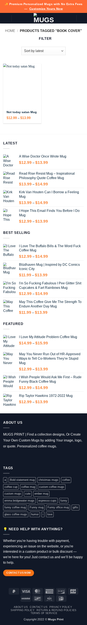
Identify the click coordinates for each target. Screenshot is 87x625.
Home (10, 31)
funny (63, 500)
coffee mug (28, 486)
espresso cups (47, 500)
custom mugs (12, 493)
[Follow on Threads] (18, 457)
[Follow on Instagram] (12, 457)
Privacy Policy (60, 607)
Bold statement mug (22, 479)
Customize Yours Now (46, 8)
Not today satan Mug (22, 112)
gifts (75, 507)
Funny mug (37, 507)
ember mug (41, 493)
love (49, 514)
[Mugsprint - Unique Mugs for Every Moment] (44, 18)
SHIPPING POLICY (22, 610)
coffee (66, 479)
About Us (21, 607)
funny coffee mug (15, 507)
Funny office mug (58, 507)
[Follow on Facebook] (6, 457)
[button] (5, 18)
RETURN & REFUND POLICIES (56, 610)
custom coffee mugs (51, 486)
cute (27, 493)
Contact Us (38, 607)
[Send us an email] (25, 457)
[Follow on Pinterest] (31, 457)
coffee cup (10, 486)
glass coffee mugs (15, 514)
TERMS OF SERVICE (44, 613)
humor (35, 514)
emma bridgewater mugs (19, 500)
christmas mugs (48, 479)
